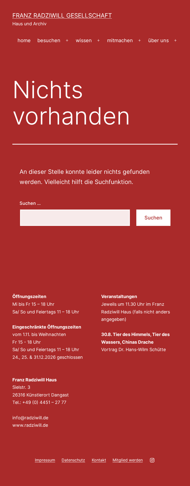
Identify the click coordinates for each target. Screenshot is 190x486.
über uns (158, 40)
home (24, 40)
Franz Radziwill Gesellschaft (62, 15)
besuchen (48, 40)
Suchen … (30, 203)
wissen (84, 40)
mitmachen (120, 40)
